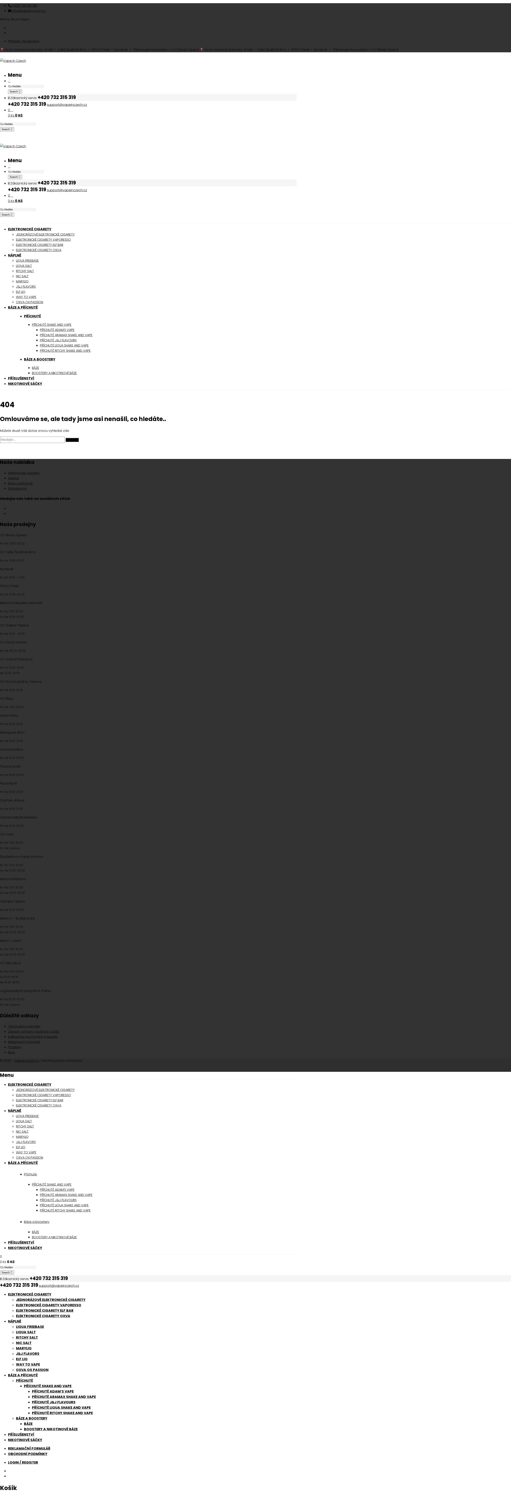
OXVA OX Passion (32, 1369)
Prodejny (15, 1047)
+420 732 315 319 (24, 5)
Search (14, 91)
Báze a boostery (39, 359)
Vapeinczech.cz (26, 1060)
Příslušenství (17, 488)
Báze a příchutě (20, 483)
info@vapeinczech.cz (28, 11)
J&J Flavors (27, 1353)
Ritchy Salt (27, 1337)
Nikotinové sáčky (25, 1440)
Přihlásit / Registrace (23, 41)
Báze (28, 1423)
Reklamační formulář (24, 1042)
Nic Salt (24, 1342)
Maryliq (24, 1348)
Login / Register (23, 1462)
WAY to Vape (28, 1364)
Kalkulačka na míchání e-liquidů (32, 1036)
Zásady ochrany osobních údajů (33, 1031)
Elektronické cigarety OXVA (43, 1316)
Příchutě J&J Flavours (53, 1402)
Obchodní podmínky (24, 1026)
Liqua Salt (26, 1332)
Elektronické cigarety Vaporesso (48, 1305)
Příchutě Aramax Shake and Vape (64, 1396)
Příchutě (32, 316)
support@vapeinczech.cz (67, 104)
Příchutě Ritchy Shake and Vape (62, 1413)
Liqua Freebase (30, 1326)
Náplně (13, 478)
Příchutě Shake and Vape (47, 1386)
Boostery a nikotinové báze (51, 1429)
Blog (11, 1052)
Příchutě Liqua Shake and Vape (61, 1407)
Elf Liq (22, 1359)
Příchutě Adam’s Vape (53, 1391)
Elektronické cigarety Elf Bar (44, 1310)
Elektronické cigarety (24, 473)
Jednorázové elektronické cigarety (50, 1299)
